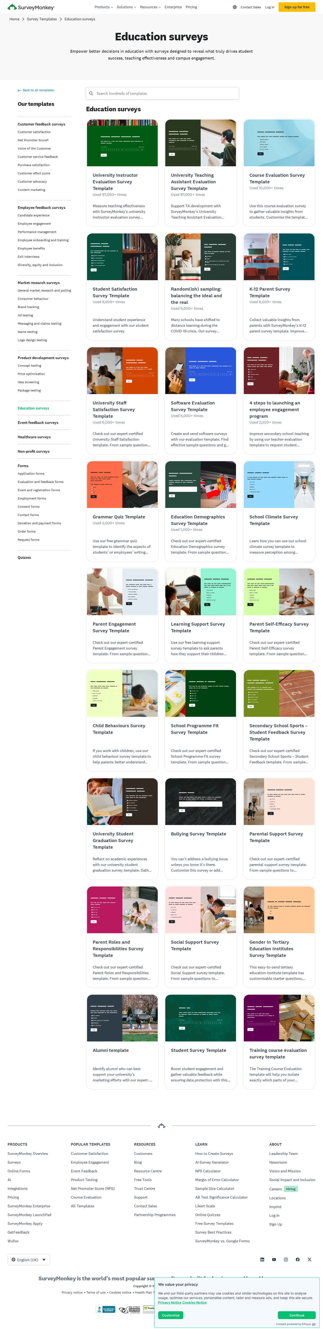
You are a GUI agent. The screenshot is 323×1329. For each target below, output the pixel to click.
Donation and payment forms (39, 523)
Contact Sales (251, 7)
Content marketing (31, 190)
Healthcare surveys (34, 436)
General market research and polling (44, 290)
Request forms (28, 540)
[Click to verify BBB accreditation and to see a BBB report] (105, 1312)
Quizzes (24, 557)
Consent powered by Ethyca (293, 1324)
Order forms (27, 531)
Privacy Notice (169, 1302)
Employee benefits (31, 248)
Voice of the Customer (34, 148)
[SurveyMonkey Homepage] (31, 7)
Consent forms (29, 506)
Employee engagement (34, 223)
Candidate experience (33, 215)
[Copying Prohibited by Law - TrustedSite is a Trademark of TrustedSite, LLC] (152, 1312)
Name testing (27, 332)
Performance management (37, 232)
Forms (23, 465)
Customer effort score (34, 173)
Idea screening (28, 382)
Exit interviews (28, 256)
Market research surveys (39, 282)
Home (14, 19)
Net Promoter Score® (33, 140)
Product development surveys (43, 357)
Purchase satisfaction (34, 165)
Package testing (29, 390)
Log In (270, 7)
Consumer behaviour (33, 299)
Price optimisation (31, 374)
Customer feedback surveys (41, 124)
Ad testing (25, 315)
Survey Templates (42, 19)
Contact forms (28, 515)
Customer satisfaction (34, 132)
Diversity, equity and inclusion (40, 265)
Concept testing (29, 365)
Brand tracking (28, 307)
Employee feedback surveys (41, 207)
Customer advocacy (32, 181)
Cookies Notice (194, 1302)
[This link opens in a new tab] (262, 1259)
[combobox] (29, 1259)
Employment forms (32, 498)
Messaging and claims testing (39, 323)
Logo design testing (32, 340)
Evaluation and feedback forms (41, 482)
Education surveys (33, 408)
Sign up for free (297, 7)
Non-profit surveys (34, 451)
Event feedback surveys (38, 422)
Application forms (31, 473)
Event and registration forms (39, 490)
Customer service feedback (38, 157)
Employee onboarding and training (43, 240)
